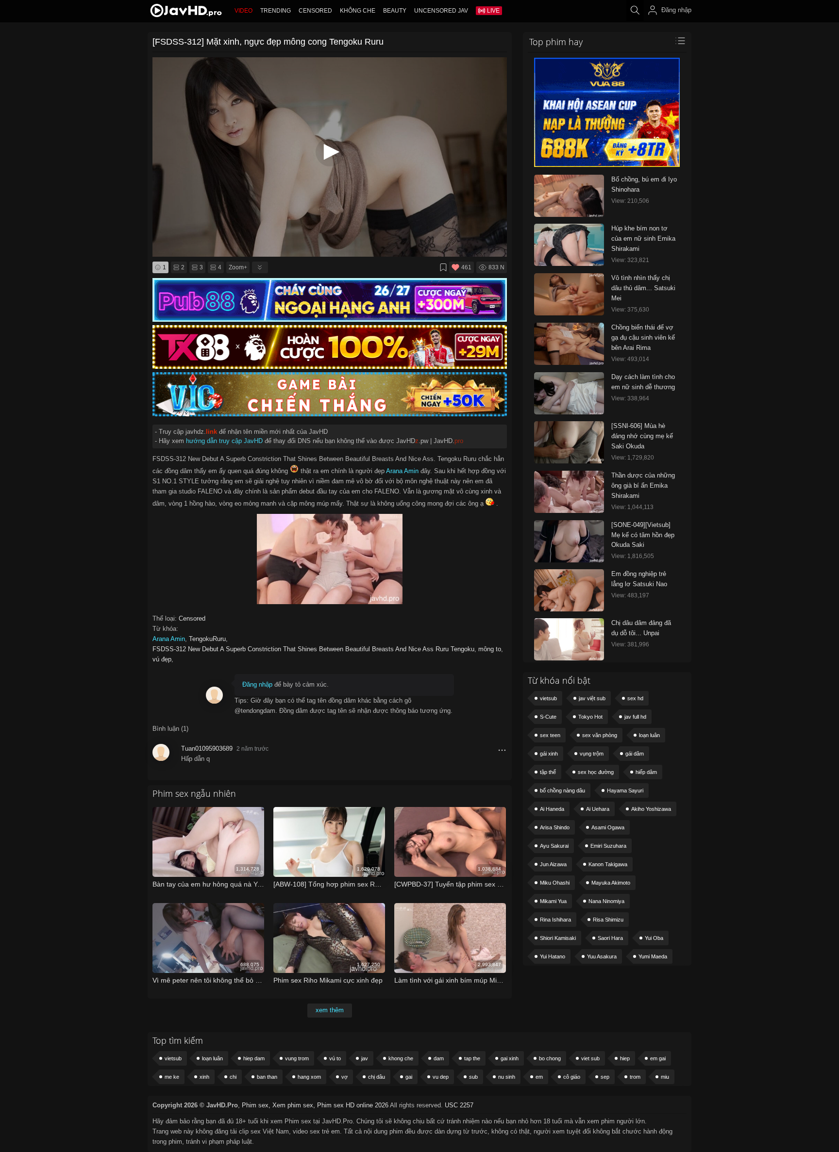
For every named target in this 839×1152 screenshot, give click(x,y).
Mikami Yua (553, 901)
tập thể (548, 772)
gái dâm (634, 754)
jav (364, 1058)
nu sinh (506, 1077)
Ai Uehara (597, 809)
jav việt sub (592, 698)
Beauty (394, 10)
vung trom (297, 1058)
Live (493, 10)
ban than (267, 1077)
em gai (658, 1058)
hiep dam (254, 1058)
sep (605, 1077)
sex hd (635, 698)
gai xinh (510, 1058)
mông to (489, 649)
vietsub (548, 698)
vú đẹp (161, 659)
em (539, 1077)
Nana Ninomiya (606, 901)
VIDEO (243, 10)
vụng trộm (592, 754)
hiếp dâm (646, 772)
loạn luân (649, 735)
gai (408, 1077)
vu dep (441, 1077)
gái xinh (549, 754)
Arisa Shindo (555, 827)
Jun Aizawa (553, 864)
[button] (329, 152)
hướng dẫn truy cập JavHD (224, 440)
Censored (315, 10)
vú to (335, 1058)
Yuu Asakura (602, 956)
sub (473, 1077)
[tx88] (329, 366)
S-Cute (548, 717)
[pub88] (329, 319)
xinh (204, 1077)
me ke (172, 1077)
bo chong (550, 1058)
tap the (472, 1058)
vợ (344, 1077)
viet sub (590, 1058)
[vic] (329, 414)
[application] (329, 157)
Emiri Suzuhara (608, 846)
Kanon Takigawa (607, 864)
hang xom (309, 1077)
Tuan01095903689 (207, 748)
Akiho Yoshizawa (651, 809)
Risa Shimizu (608, 919)
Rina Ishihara (555, 919)
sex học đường (596, 772)
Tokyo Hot (590, 717)
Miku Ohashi (555, 883)
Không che (357, 10)
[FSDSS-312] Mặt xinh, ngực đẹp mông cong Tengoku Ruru (268, 42)
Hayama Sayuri (625, 790)
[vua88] (607, 165)
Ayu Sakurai (554, 846)
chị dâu (376, 1077)
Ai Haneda (552, 809)
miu (665, 1077)
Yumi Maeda (652, 956)
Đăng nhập (257, 684)
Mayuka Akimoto (610, 883)
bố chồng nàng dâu (562, 790)
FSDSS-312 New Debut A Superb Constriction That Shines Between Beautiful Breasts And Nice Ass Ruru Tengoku (313, 649)
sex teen (550, 735)
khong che (400, 1058)
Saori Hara (610, 938)
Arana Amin (402, 471)
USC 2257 (459, 1105)
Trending (275, 10)
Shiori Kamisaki (558, 938)
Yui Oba (654, 938)
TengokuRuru (207, 638)
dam (439, 1058)
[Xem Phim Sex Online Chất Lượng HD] (186, 12)
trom (635, 1077)
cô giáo (571, 1077)
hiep (625, 1058)
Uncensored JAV (441, 10)
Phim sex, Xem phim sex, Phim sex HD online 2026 (315, 1105)
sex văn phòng (599, 735)
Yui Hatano (552, 956)
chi (233, 1077)
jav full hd (635, 717)
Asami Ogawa (607, 827)
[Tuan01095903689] (160, 756)
